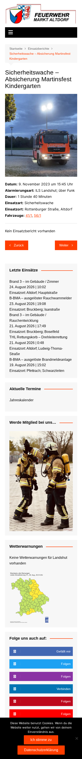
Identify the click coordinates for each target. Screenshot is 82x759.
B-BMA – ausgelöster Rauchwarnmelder (40, 298)
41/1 (29, 215)
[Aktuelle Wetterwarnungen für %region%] (30, 597)
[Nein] (76, 738)
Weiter (63, 245)
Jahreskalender (21, 400)
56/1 (37, 215)
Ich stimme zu (41, 740)
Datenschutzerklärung (41, 750)
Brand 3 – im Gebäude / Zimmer (34, 281)
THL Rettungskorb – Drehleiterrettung (38, 337)
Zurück (19, 245)
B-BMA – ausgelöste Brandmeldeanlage (40, 359)
